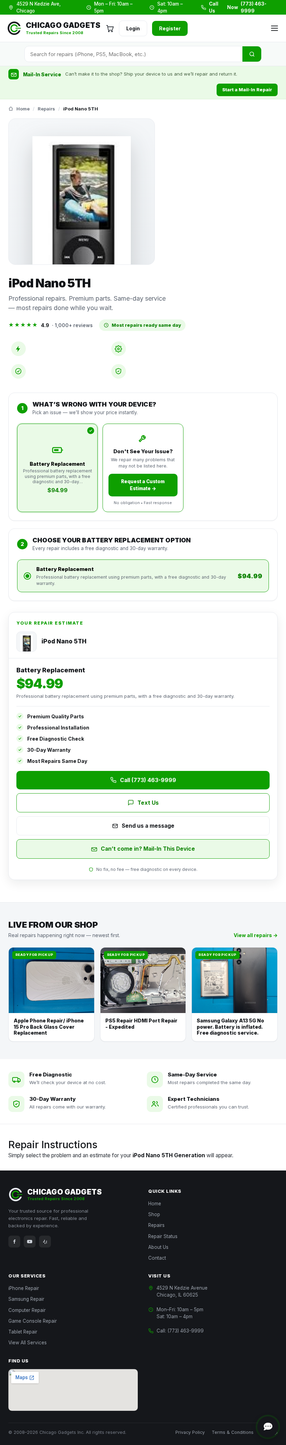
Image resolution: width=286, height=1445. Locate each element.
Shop (154, 1214)
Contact (157, 1258)
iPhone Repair (23, 1288)
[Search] (251, 54)
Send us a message (148, 825)
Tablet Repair (22, 1332)
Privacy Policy (190, 1432)
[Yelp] (45, 1241)
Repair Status (163, 1236)
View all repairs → (256, 935)
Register (170, 28)
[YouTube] (30, 1241)
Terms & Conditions (233, 1432)
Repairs (46, 108)
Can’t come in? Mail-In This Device (148, 848)
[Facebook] (14, 1241)
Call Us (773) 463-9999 (238, 7)
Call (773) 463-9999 (148, 780)
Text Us (148, 802)
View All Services (27, 1342)
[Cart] (110, 28)
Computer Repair (27, 1310)
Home (23, 108)
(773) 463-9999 (185, 1331)
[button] (267, 1426)
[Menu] (273, 28)
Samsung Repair (26, 1299)
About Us (158, 1247)
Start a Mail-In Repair (247, 89)
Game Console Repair (32, 1321)
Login (133, 28)
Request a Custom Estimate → (143, 485)
